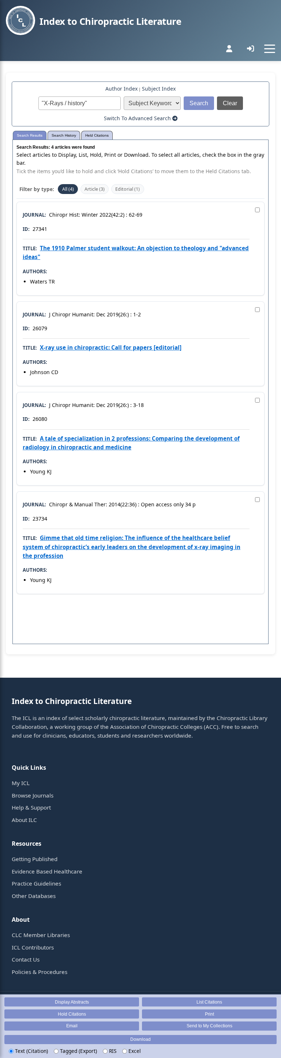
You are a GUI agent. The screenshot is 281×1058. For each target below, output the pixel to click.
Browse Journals (32, 795)
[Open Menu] (269, 48)
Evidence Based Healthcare (47, 871)
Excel (134, 1050)
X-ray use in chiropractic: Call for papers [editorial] (110, 347)
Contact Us (26, 959)
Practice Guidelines (36, 883)
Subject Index (159, 88)
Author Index (121, 88)
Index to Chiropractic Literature (110, 21)
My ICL (21, 783)
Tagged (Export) (78, 1050)
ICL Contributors (33, 947)
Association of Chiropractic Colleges (156, 726)
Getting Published (34, 859)
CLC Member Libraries (41, 935)
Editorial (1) (127, 189)
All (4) (68, 189)
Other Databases (34, 895)
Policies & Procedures (39, 971)
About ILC (24, 819)
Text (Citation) (31, 1050)
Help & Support (31, 807)
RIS (112, 1050)
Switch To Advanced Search (138, 118)
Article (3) (95, 189)
